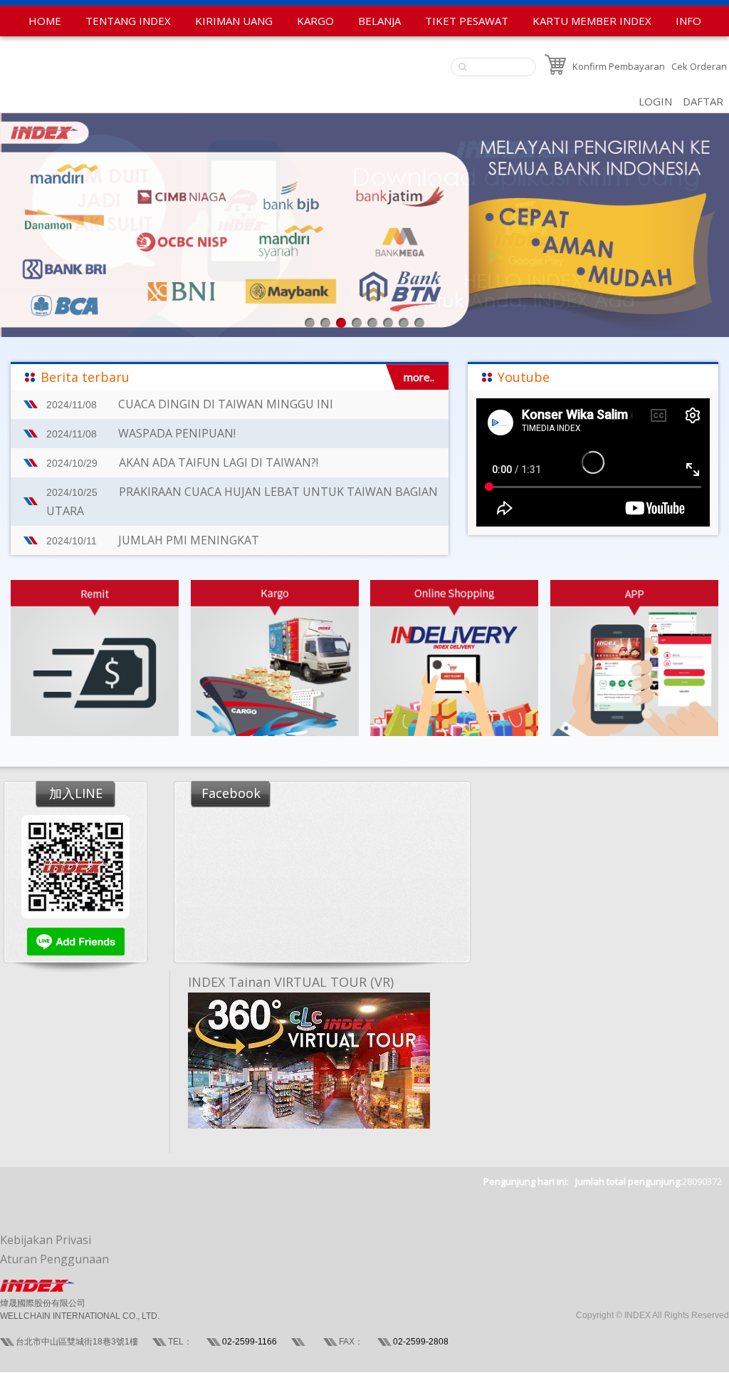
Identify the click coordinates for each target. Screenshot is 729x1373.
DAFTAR (703, 101)
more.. (419, 377)
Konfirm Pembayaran (618, 66)
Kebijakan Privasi (45, 1240)
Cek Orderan (699, 66)
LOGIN (655, 101)
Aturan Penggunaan (54, 1259)
